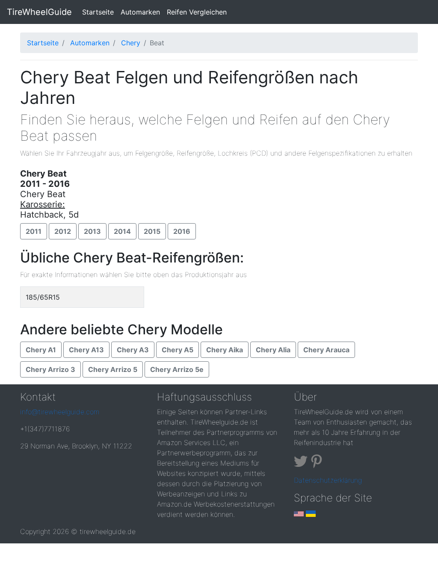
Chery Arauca (326, 349)
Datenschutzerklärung (328, 480)
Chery (130, 42)
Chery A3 (133, 349)
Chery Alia (273, 349)
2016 (181, 231)
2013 (92, 231)
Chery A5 (177, 349)
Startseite (99, 11)
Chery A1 (41, 349)
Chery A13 (86, 349)
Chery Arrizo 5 (112, 369)
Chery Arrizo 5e (177, 369)
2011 (33, 231)
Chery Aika (224, 349)
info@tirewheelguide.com (59, 411)
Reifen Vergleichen (197, 12)
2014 (122, 231)
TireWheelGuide (39, 12)
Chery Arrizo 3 (50, 369)
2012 (62, 231)
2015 (152, 231)
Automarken (140, 12)
